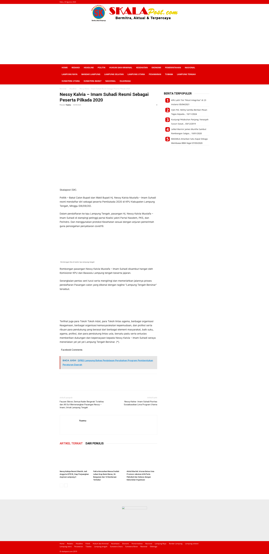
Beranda (63, 88)
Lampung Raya (69, 74)
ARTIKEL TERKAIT (71, 443)
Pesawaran (155, 74)
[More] (88, 111)
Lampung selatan (114, 74)
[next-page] (66, 485)
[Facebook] (62, 111)
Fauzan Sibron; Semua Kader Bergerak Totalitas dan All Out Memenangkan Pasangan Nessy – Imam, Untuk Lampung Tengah (82, 404)
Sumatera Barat (92, 81)
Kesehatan (142, 67)
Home (65, 67)
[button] (206, 67)
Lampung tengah (186, 74)
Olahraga (125, 81)
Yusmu (68, 105)
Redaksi (76, 67)
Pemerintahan (173, 67)
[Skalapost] (134, 13)
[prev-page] (61, 485)
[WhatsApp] (75, 111)
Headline (89, 67)
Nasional (190, 67)
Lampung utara (136, 74)
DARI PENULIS (95, 443)
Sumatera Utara (71, 81)
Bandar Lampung (90, 74)
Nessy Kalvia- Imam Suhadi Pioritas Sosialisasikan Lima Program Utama (140, 403)
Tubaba (169, 74)
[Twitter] (69, 111)
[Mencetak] (82, 111)
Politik (101, 67)
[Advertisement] (134, 43)
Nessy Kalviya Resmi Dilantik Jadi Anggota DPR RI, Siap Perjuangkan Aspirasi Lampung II (74, 474)
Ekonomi (156, 67)
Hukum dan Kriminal (120, 67)
